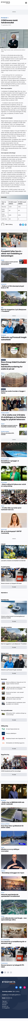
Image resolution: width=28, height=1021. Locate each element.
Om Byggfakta (6, 1008)
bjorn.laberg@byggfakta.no (13, 994)
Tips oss (4, 1001)
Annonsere (5, 1003)
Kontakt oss (5, 1006)
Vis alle (14, 587)
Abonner (4, 1004)
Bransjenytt (4, 17)
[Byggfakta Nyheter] (5, 3)
